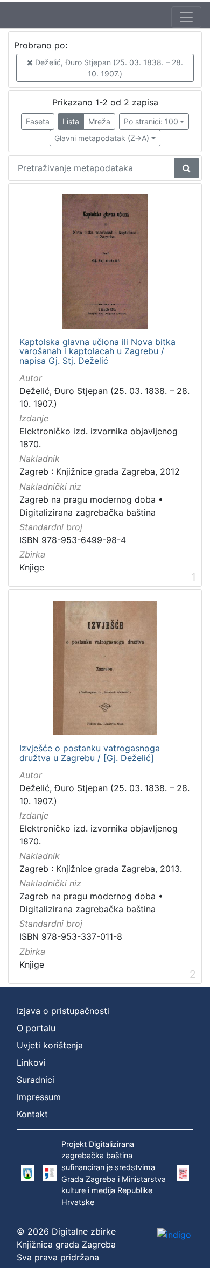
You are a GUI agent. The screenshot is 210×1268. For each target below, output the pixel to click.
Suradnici (35, 1079)
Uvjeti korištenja (50, 1045)
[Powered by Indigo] (174, 1234)
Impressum (39, 1096)
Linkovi (31, 1062)
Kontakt (32, 1114)
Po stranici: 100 (151, 121)
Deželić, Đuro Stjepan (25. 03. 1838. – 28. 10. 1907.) (108, 68)
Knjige (31, 567)
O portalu (36, 1028)
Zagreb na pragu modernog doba (87, 499)
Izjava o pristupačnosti (63, 1010)
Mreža (99, 121)
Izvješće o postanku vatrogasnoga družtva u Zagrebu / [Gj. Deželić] (89, 753)
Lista (70, 121)
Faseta (38, 121)
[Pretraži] (186, 168)
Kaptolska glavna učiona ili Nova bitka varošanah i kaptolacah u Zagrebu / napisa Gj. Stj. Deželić (97, 351)
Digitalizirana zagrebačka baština (87, 512)
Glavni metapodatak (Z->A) (101, 138)
